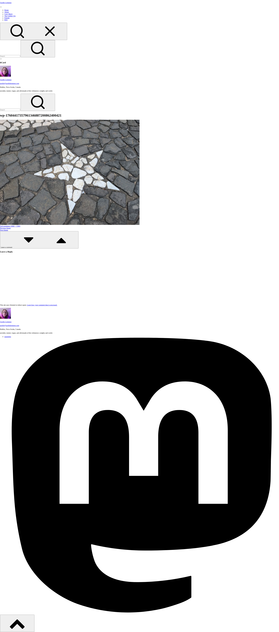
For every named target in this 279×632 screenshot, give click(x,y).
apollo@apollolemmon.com (9, 83)
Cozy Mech (8, 14)
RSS (6, 20)
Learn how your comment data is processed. (42, 305)
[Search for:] (10, 56)
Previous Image (5, 228)
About (6, 12)
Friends (6, 18)
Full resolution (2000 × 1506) (10, 226)
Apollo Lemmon (5, 3)
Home (6, 10)
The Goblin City (10, 16)
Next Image (4, 230)
